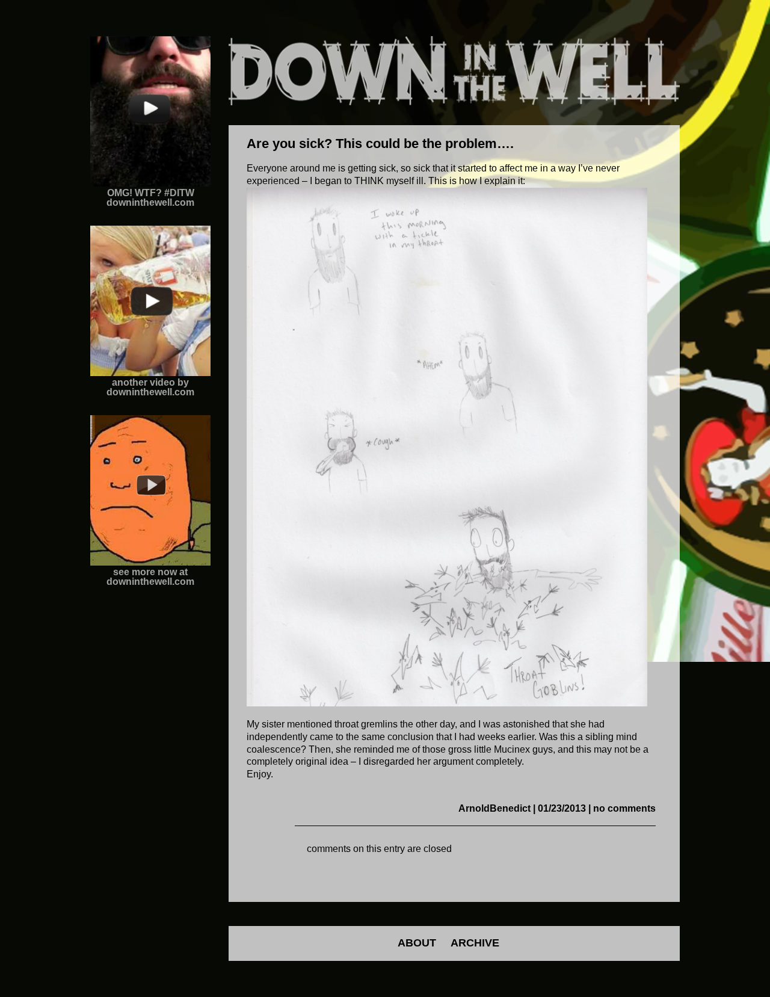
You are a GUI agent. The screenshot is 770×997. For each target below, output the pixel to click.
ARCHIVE (475, 943)
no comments (624, 808)
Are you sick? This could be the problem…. (380, 143)
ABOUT (417, 943)
